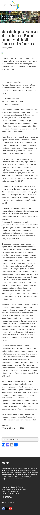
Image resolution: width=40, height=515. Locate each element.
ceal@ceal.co (12, 503)
